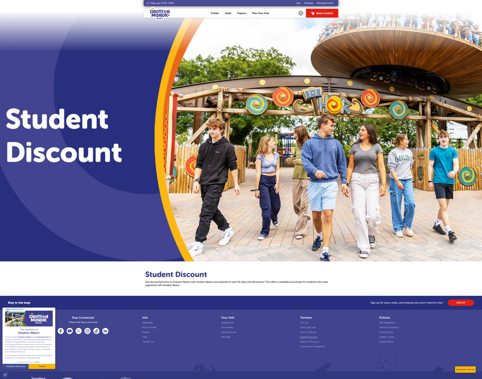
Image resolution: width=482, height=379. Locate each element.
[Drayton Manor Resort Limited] (160, 13)
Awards (146, 332)
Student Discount (308, 337)
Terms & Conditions (389, 327)
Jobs (144, 337)
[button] (215, 13)
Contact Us (148, 341)
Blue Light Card (308, 327)
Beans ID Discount (309, 341)
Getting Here (227, 322)
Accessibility (227, 327)
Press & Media (149, 327)
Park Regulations (387, 322)
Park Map (225, 337)
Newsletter (147, 322)
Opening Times (229, 332)
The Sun (304, 322)
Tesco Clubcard (308, 332)
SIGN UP (460, 302)
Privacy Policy (386, 332)
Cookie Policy (386, 341)
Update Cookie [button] (386, 337)
